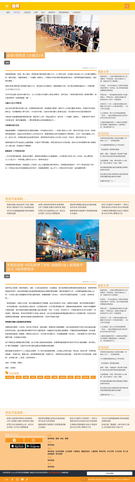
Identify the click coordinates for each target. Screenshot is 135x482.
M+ (93, 377)
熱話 (62, 438)
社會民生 (10, 377)
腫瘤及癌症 (85, 451)
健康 (8, 12)
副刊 (43, 12)
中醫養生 (76, 451)
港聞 (7, 62)
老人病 (125, 451)
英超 (70, 377)
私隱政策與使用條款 (54, 472)
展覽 (40, 377)
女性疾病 (118, 451)
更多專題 (59, 454)
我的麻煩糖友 (64, 12)
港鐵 (55, 377)
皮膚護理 (51, 454)
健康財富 (51, 12)
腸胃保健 (102, 451)
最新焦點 (51, 438)
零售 (26, 377)
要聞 (57, 438)
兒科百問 (110, 451)
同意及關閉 (109, 473)
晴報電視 (16, 12)
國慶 (78, 377)
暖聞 (66, 438)
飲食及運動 (60, 451)
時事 (36, 12)
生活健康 (68, 451)
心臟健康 (94, 451)
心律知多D (77, 12)
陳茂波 (63, 377)
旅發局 (86, 377)
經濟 (19, 377)
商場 (47, 377)
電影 (33, 377)
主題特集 (27, 12)
